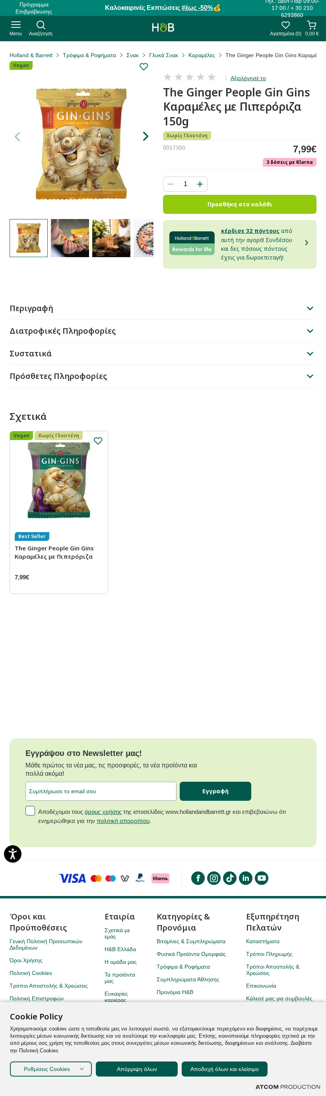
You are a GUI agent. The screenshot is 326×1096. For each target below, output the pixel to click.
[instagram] (213, 878)
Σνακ (132, 55)
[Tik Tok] (229, 878)
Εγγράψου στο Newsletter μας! (83, 753)
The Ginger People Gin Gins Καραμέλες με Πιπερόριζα (54, 552)
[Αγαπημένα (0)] (286, 27)
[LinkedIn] (245, 878)
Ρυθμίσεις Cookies (47, 1069)
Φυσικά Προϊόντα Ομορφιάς (191, 954)
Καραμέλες (201, 55)
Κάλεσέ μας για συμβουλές (279, 998)
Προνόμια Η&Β (175, 992)
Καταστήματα (262, 941)
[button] (145, 136)
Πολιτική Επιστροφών (37, 998)
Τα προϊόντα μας (120, 977)
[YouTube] (261, 878)
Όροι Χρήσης (26, 960)
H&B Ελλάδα (120, 949)
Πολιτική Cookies (31, 973)
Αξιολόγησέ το (248, 78)
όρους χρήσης (103, 811)
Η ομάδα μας (121, 962)
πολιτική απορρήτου (123, 820)
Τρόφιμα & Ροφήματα (89, 55)
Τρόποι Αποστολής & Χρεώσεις (49, 986)
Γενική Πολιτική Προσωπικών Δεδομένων (46, 944)
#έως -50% (197, 7)
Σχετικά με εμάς (117, 933)
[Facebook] (197, 878)
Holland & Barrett (31, 55)
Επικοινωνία (261, 986)
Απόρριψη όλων (137, 1069)
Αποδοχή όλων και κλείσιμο (224, 1069)
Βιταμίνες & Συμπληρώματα (191, 941)
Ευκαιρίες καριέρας (116, 996)
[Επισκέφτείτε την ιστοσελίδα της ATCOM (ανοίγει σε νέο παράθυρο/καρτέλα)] (288, 1087)
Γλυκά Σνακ (163, 55)
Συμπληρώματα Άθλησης (188, 979)
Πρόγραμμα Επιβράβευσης (34, 8)
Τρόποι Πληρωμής (269, 954)
